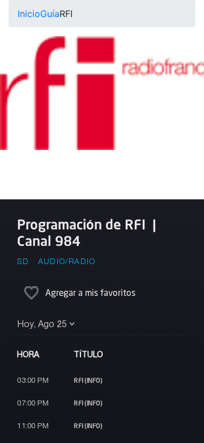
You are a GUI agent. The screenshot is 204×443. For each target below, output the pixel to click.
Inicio (29, 13)
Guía (50, 13)
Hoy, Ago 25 (42, 325)
